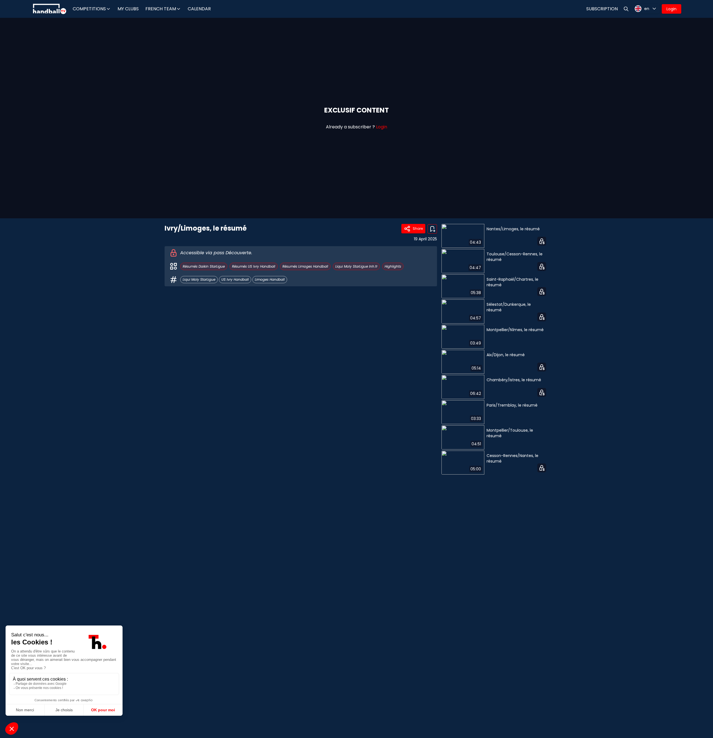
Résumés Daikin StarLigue (204, 266)
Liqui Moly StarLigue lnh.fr (356, 266)
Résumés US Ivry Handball (253, 266)
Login (671, 9)
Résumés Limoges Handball (305, 266)
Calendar (199, 9)
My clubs (128, 9)
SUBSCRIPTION (602, 9)
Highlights (393, 266)
